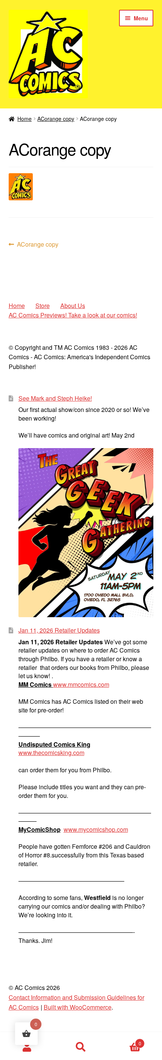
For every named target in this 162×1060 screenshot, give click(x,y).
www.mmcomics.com (81, 684)
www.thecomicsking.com (51, 752)
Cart (124, 1040)
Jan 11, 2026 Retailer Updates (59, 630)
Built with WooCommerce (78, 1007)
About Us (72, 305)
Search (81, 1047)
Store (42, 305)
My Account (27, 1047)
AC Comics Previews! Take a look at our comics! (73, 315)
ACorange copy (55, 118)
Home (24, 118)
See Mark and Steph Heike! (55, 398)
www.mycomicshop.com (96, 829)
